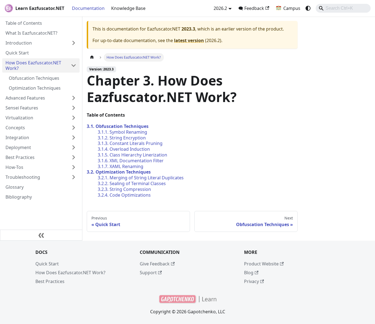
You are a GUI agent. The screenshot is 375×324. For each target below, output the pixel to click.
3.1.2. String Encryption (122, 138)
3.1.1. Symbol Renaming (122, 132)
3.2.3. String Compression (124, 189)
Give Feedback (155, 264)
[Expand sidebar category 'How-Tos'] (74, 167)
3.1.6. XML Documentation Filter (131, 161)
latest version (189, 40)
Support (148, 273)
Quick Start (47, 264)
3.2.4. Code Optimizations (124, 195)
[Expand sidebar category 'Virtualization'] (74, 117)
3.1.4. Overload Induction (124, 149)
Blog (248, 273)
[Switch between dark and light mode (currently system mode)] (308, 8)
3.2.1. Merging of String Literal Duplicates (141, 178)
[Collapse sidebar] (41, 235)
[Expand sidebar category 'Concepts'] (74, 127)
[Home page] (92, 57)
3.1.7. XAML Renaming (120, 166)
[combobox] (343, 8)
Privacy (251, 281)
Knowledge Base (128, 8)
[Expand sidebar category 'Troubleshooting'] (74, 177)
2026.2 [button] (220, 8)
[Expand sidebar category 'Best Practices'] (74, 157)
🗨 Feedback (251, 8)
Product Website (261, 264)
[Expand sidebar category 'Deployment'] (74, 147)
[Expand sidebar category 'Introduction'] (74, 43)
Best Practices (50, 281)
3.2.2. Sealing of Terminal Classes (132, 183)
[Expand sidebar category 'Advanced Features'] (74, 98)
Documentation (88, 8)
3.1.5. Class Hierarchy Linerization (132, 155)
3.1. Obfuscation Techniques (118, 126)
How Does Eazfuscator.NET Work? (70, 273)
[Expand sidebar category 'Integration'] (74, 137)
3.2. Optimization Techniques (119, 172)
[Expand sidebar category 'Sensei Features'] (74, 107)
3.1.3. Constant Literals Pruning (130, 143)
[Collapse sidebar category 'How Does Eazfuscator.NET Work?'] (74, 65)
